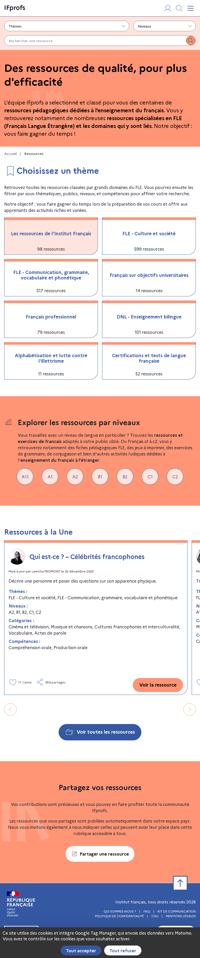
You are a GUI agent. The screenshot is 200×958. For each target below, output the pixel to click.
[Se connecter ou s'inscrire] (167, 8)
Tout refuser (122, 950)
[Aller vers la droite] (189, 709)
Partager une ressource (104, 854)
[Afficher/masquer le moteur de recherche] (179, 8)
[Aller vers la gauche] (10, 709)
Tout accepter (81, 950)
